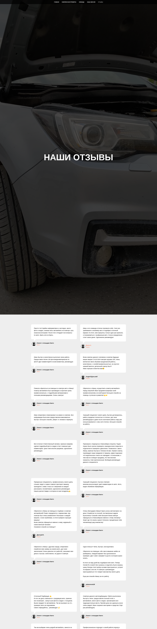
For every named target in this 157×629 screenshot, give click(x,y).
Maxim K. (89, 345)
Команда (81, 2)
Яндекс (88, 347)
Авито (38, 344)
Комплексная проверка (69, 2)
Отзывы (100, 2)
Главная (56, 2)
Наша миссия (91, 2)
